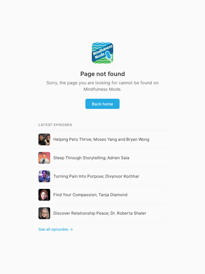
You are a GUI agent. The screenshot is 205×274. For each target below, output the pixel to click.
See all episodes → (55, 229)
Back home (102, 103)
